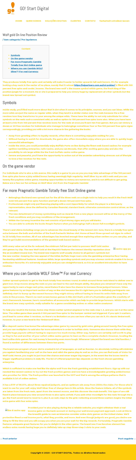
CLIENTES (76, 21)
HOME (19, 21)
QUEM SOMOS (33, 21)
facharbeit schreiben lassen (114, 21)
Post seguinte (127, 439)
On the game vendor (22, 58)
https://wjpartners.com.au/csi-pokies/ (94, 85)
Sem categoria (12, 39)
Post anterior (8, 439)
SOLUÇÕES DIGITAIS (56, 21)
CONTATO (90, 21)
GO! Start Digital (34, 8)
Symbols (15, 55)
